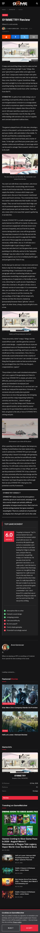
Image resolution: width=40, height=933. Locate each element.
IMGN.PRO (25, 778)
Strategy (35, 791)
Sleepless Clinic (16, 778)
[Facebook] (15, 37)
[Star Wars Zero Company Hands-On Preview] (20, 694)
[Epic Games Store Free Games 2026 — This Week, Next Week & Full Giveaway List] (7, 882)
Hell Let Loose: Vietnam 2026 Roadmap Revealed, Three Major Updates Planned (25, 858)
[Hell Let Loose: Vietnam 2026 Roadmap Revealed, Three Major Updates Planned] (7, 858)
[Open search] (37, 3)
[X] (24, 37)
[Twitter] (2, 652)
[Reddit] (6, 37)
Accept (29, 928)
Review (5, 15)
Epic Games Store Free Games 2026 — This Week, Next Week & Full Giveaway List (26, 881)
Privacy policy (17, 922)
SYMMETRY (20, 776)
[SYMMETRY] (20, 762)
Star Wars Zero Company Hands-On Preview (20, 707)
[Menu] (3, 3)
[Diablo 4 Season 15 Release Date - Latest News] (7, 871)
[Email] (33, 37)
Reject (11, 928)
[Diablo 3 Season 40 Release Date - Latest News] (7, 895)
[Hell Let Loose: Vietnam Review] (20, 722)
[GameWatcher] (20, 3)
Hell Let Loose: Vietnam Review (14, 735)
